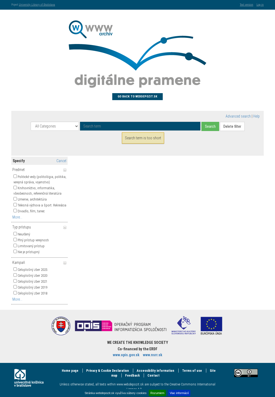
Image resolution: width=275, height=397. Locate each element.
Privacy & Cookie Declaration (107, 371)
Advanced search (238, 116)
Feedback (132, 375)
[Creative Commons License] (246, 373)
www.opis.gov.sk (126, 355)
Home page (70, 371)
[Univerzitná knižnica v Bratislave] (29, 377)
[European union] (211, 325)
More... (17, 217)
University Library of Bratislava (37, 4)
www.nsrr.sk (152, 355)
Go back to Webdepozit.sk (137, 96)
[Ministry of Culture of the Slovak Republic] (183, 325)
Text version (246, 4)
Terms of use (192, 371)
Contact (153, 375)
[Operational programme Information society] (120, 325)
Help (256, 116)
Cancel (61, 161)
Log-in (260, 4)
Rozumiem (157, 393)
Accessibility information (155, 371)
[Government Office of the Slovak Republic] (60, 325)
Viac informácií (179, 393)
